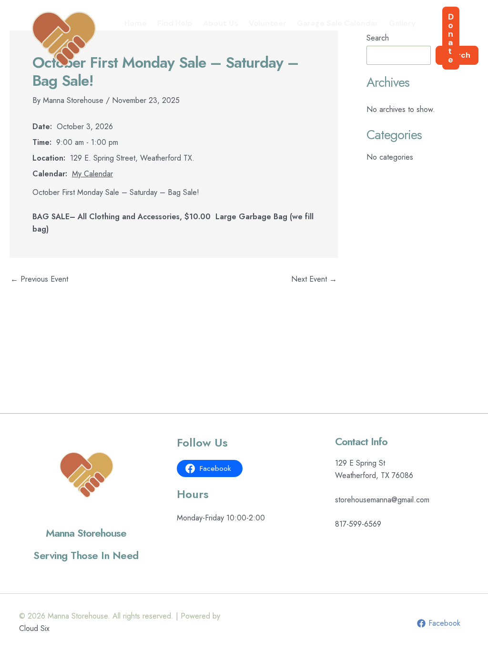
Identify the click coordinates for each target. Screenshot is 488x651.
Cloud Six (34, 628)
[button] (450, 38)
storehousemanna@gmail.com (382, 499)
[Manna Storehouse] (64, 36)
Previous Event (39, 279)
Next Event (314, 279)
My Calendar (92, 173)
